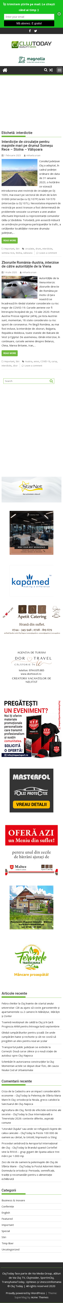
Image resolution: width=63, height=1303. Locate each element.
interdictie (47, 248)
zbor (15, 365)
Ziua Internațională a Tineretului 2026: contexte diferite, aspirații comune (28, 1118)
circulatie (29, 248)
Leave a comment (48, 252)
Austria (28, 361)
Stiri (17, 248)
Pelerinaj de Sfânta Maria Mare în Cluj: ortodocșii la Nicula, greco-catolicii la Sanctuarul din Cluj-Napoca (31, 1100)
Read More (9, 240)
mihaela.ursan (33, 155)
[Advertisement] (31, 99)
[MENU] (59, 69)
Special (6, 1231)
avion (36, 361)
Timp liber (8, 1243)
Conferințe (8, 1206)
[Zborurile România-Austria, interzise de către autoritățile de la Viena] (20, 278)
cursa (54, 361)
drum (38, 248)
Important (9, 248)
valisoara (27, 252)
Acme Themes (39, 1297)
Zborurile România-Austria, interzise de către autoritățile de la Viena (30, 264)
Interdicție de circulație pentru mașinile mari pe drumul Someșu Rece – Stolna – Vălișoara (27, 145)
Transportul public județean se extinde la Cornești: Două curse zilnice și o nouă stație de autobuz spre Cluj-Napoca (29, 1051)
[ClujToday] (5, 69)
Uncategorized (10, 1249)
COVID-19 (45, 361)
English (6, 1212)
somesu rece (8, 252)
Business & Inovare (13, 1200)
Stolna (19, 252)
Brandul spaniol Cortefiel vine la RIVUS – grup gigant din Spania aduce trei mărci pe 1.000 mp (30, 1152)
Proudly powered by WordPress (25, 1293)
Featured (7, 1218)
